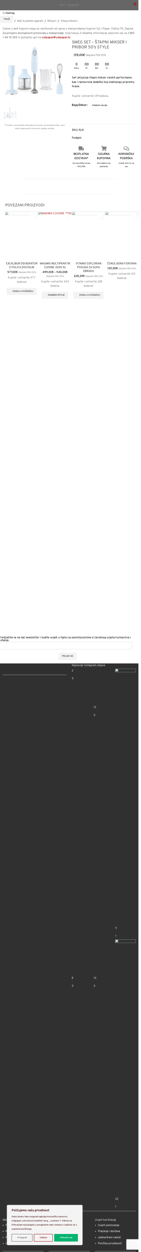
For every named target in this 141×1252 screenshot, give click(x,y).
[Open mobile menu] (4, 5)
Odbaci (43, 1237)
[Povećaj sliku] (9, 97)
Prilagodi (22, 1237)
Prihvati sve (66, 1237)
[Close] (79, 1208)
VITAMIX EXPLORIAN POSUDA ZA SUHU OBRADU (88, 471)
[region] (45, 1225)
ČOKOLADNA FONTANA (122, 467)
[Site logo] (69, 5)
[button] (22, 495)
